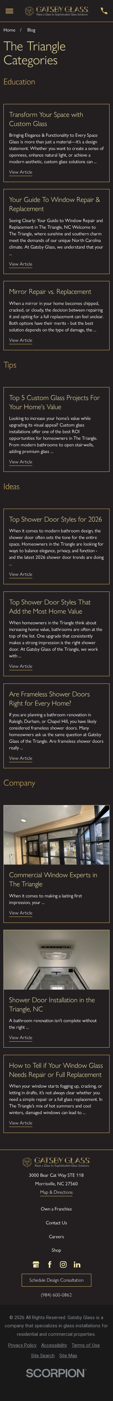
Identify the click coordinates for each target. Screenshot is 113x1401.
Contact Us (56, 1223)
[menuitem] (22, 1345)
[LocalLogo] (57, 11)
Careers (56, 1236)
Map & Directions (56, 1192)
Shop (56, 1250)
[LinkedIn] (77, 1264)
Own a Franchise (56, 1209)
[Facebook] (49, 1264)
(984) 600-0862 (56, 1295)
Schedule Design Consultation (56, 1280)
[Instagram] (63, 1264)
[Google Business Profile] (36, 1264)
